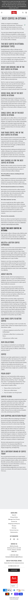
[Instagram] (14, 539)
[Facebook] (10, 539)
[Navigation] (1, 12)
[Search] (22, 12)
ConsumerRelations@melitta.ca (14, 556)
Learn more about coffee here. (18, 238)
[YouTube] (17, 539)
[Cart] (26, 12)
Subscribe (14, 570)
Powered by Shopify (14, 599)
